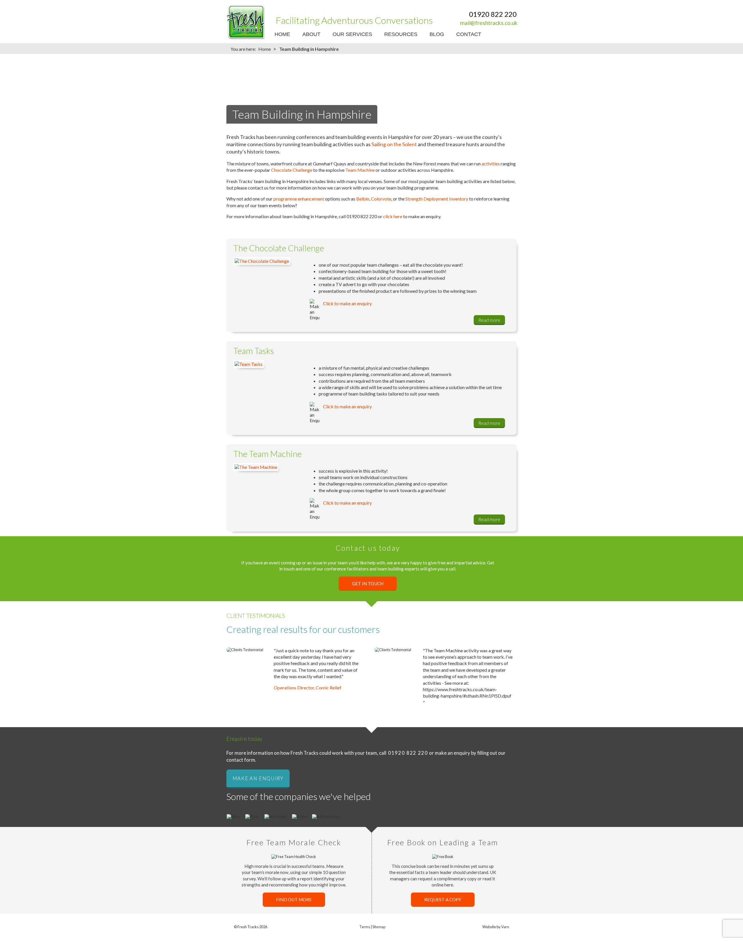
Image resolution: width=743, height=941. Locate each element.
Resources (400, 34)
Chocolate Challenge (291, 170)
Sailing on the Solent (394, 144)
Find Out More (294, 899)
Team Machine (360, 170)
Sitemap (378, 926)
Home (282, 34)
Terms (364, 926)
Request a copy (442, 899)
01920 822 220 (493, 14)
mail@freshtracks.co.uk (488, 22)
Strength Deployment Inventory (436, 198)
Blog (437, 34)
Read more (489, 320)
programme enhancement (299, 198)
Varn (505, 926)
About (311, 34)
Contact (468, 34)
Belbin (362, 198)
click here (392, 216)
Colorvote (381, 198)
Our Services (352, 34)
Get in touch (367, 583)
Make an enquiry (258, 778)
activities (490, 163)
